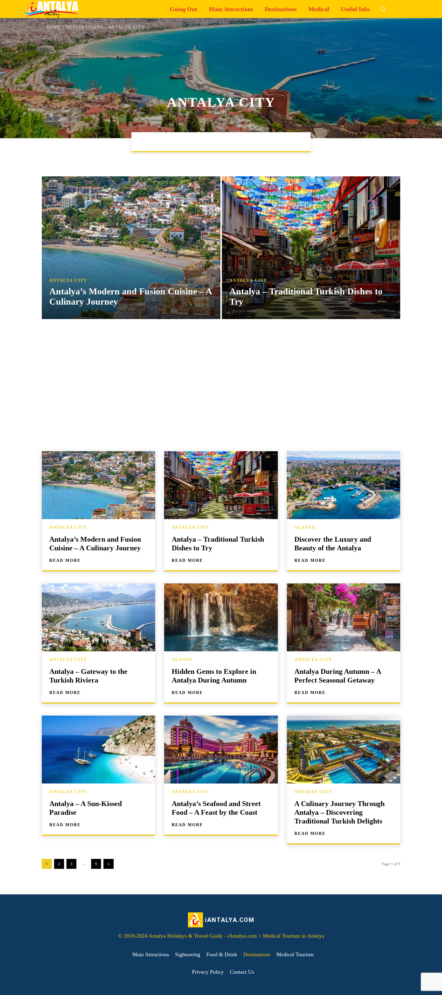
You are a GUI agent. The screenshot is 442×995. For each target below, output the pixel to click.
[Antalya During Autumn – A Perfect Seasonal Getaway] (343, 617)
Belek (212, 141)
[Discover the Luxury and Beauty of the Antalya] (343, 485)
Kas (235, 141)
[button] (383, 9)
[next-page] (108, 864)
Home (54, 27)
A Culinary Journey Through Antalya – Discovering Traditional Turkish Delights (339, 812)
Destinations (84, 27)
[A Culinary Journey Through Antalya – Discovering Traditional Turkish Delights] (343, 750)
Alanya (186, 141)
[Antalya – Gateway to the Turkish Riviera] (98, 617)
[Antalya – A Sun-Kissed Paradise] (98, 750)
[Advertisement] (221, 385)
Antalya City (68, 280)
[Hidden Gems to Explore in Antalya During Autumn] (221, 617)
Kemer (257, 141)
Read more (65, 560)
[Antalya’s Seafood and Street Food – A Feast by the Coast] (221, 750)
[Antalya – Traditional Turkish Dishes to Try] (311, 247)
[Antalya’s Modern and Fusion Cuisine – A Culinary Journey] (131, 247)
